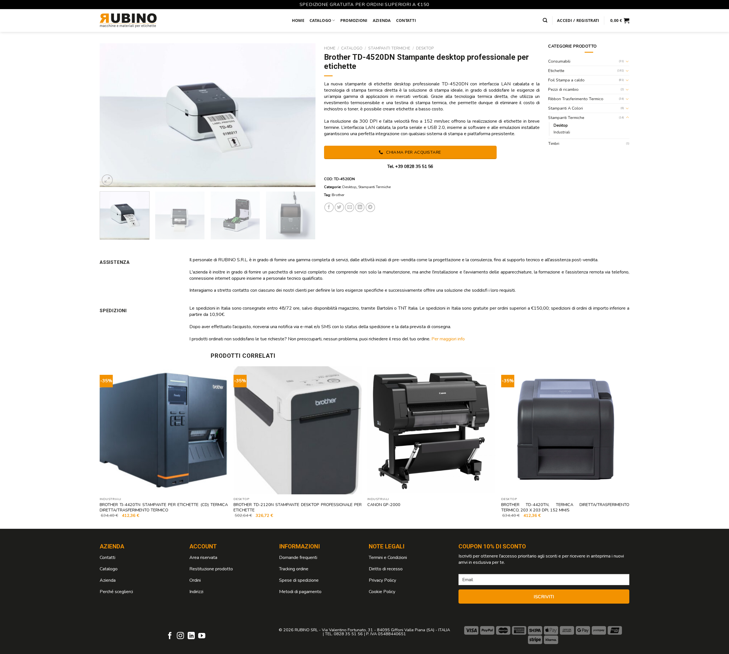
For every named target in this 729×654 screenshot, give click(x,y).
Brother (338, 195)
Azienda (382, 20)
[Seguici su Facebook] (169, 636)
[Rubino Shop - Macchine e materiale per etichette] (128, 20)
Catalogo (320, 20)
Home (298, 20)
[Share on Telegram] (370, 207)
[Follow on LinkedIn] (191, 636)
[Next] (304, 115)
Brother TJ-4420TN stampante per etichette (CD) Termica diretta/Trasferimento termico (164, 507)
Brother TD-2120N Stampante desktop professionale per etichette (298, 507)
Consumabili (559, 61)
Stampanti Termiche (389, 48)
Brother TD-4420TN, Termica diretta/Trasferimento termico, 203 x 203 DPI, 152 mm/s (565, 507)
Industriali (562, 132)
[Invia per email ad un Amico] (349, 207)
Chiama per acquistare (413, 152)
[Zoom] (107, 180)
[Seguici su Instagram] (180, 636)
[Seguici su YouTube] (201, 636)
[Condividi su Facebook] (329, 207)
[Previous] (111, 115)
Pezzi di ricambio (563, 89)
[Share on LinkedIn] (359, 207)
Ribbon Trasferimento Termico (575, 99)
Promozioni (354, 20)
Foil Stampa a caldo (566, 80)
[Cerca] (545, 20)
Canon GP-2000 (383, 504)
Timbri (553, 143)
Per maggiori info (448, 339)
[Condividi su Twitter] (339, 207)
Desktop (425, 48)
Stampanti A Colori (565, 108)
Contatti (406, 20)
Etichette (556, 70)
